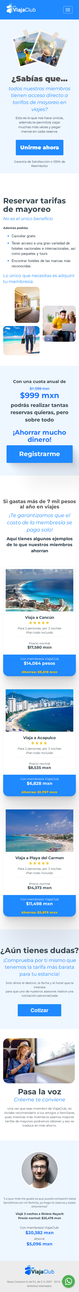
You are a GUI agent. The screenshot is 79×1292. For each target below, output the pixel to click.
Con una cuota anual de (39, 381)
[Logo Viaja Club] (21, 5)
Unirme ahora (39, 147)
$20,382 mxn (39, 1232)
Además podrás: (15, 228)
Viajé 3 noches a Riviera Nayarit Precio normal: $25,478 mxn (40, 1216)
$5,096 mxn (39, 1243)
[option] (39, 1199)
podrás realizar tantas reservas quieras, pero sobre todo (39, 412)
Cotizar (39, 1010)
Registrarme (39, 454)
